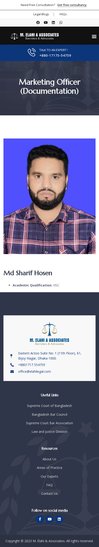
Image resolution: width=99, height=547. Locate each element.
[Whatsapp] (61, 22)
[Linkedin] (53, 22)
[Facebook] (38, 22)
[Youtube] (45, 22)
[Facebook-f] (40, 519)
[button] (94, 36)
